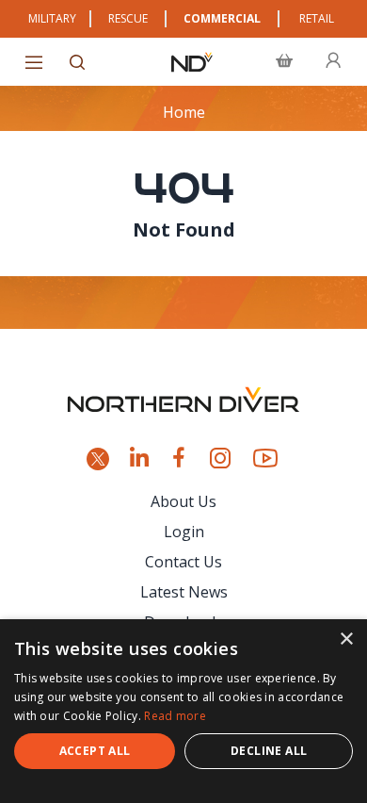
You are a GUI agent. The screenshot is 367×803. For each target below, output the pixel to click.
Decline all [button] (269, 751)
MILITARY (52, 18)
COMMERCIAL (222, 18)
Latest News (184, 592)
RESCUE (128, 18)
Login (184, 531)
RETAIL (316, 18)
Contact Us (183, 561)
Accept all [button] (95, 751)
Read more (175, 716)
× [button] (346, 639)
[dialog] (183, 711)
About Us (183, 501)
